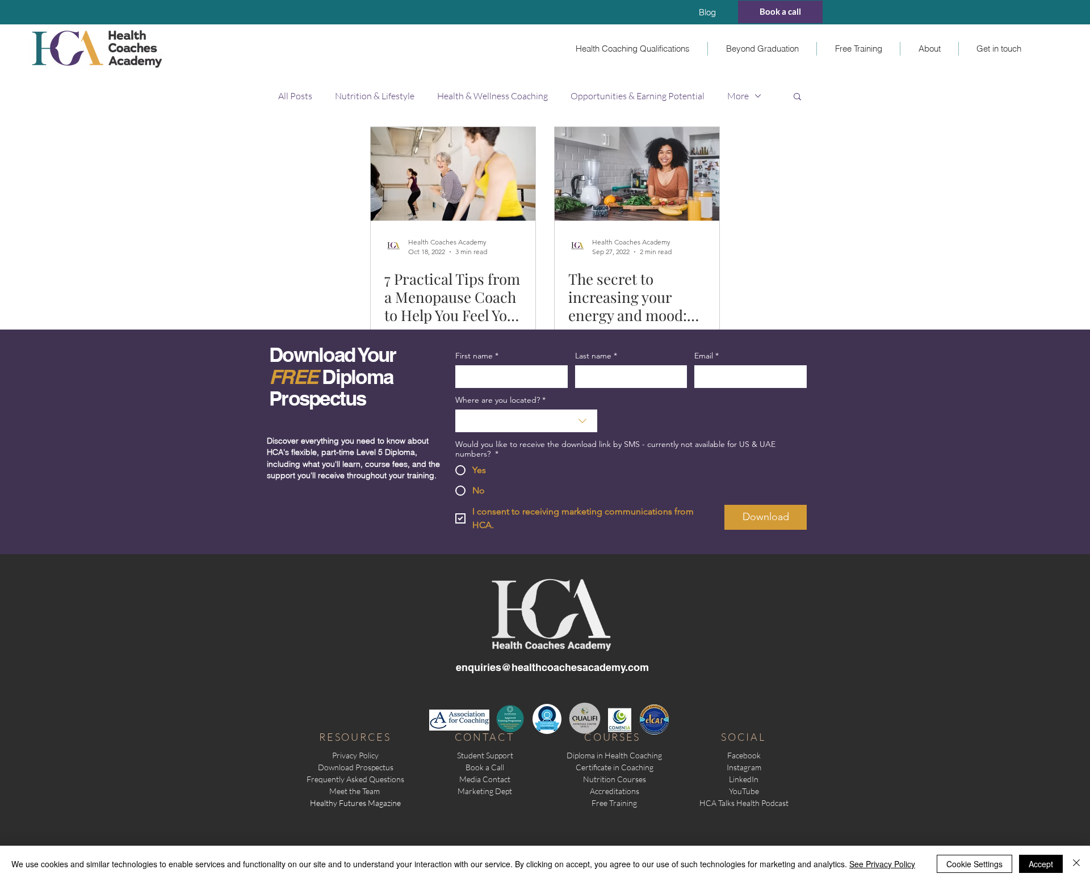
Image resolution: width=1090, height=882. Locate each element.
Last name (596, 356)
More (738, 96)
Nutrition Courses (614, 779)
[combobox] (526, 421)
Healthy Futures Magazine (355, 803)
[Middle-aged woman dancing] (453, 174)
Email (706, 356)
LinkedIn (743, 779)
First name (476, 356)
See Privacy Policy (882, 864)
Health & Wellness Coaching (492, 96)
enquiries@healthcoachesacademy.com (552, 667)
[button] (632, 49)
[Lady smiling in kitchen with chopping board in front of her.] (637, 174)
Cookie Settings (974, 864)
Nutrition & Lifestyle (374, 96)
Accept (1041, 864)
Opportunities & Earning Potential (638, 96)
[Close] (1076, 864)
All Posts (295, 96)
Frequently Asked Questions (355, 779)
